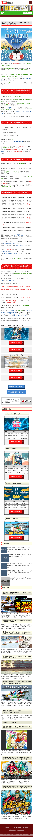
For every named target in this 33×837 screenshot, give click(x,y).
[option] (16, 8)
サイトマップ (6, 722)
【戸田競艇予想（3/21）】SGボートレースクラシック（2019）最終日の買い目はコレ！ (17, 758)
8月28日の (16, 386)
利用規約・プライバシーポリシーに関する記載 (16, 827)
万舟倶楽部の (16, 392)
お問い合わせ (12, 830)
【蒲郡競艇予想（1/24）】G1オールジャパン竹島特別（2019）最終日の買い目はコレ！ (17, 787)
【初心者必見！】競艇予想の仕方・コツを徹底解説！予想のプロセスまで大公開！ (17, 632)
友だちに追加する (27, 12)
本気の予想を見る (15, 342)
